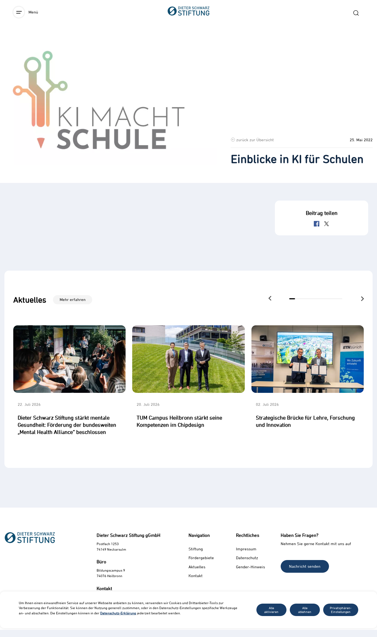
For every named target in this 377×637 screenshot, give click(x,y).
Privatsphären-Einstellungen (341, 610)
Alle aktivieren (271, 610)
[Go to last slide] (270, 298)
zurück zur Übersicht (255, 139)
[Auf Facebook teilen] (316, 223)
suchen (356, 13)
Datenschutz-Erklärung (118, 613)
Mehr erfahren (73, 299)
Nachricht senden (304, 566)
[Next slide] (362, 299)
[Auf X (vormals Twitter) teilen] (326, 223)
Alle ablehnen (304, 610)
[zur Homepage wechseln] (188, 41)
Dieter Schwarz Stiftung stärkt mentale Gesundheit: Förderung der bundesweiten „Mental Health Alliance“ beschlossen (67, 424)
